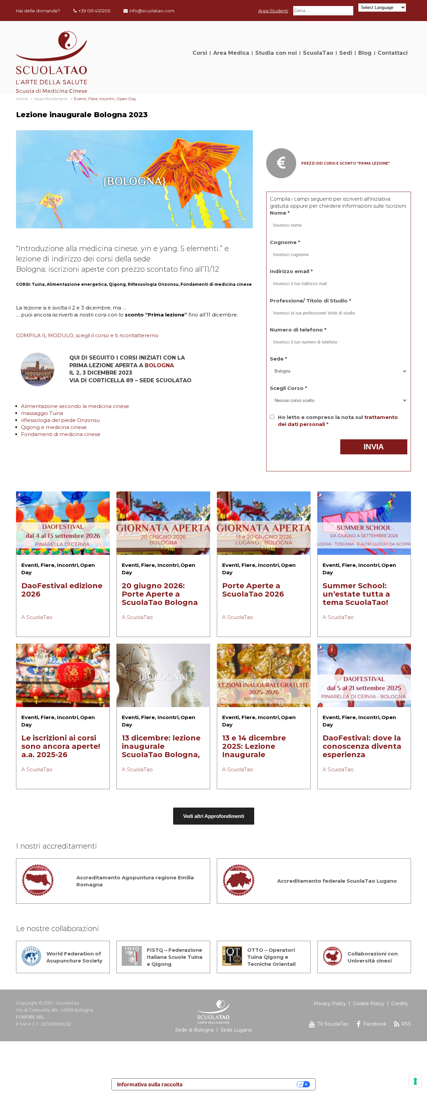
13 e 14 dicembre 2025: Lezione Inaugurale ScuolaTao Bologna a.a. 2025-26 (260, 754)
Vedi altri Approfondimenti (213, 816)
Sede (278, 359)
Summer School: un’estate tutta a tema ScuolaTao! (356, 594)
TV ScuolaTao (332, 1024)
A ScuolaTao (36, 617)
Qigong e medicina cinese (54, 427)
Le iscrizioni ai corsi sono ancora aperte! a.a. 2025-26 (60, 746)
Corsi (199, 53)
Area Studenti (273, 10)
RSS (406, 1024)
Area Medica (231, 53)
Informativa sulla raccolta (149, 1084)
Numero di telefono (298, 329)
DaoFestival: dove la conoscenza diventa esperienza (362, 746)
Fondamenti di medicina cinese (60, 434)
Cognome (285, 242)
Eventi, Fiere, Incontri (49, 565)
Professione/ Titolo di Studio (310, 300)
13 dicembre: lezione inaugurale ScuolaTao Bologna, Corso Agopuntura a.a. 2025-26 (161, 754)
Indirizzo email (291, 271)
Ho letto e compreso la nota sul (338, 420)
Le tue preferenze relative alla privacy (242, 1084)
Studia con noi (276, 53)
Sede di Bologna (194, 1030)
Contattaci (393, 53)
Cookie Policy (368, 1003)
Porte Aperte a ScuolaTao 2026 (253, 590)
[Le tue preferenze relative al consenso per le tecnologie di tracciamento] (415, 1081)
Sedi (345, 53)
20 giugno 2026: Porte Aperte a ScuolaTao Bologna (160, 594)
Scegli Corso (288, 388)
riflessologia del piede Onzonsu (60, 420)
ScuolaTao (318, 53)
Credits (399, 1003)
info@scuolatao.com (151, 10)
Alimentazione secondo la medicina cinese (75, 406)
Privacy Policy (330, 1003)
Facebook (374, 1024)
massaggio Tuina (42, 413)
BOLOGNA (159, 365)
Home (22, 98)
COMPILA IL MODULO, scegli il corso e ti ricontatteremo (87, 335)
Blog (365, 53)
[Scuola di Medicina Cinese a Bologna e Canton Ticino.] (51, 91)
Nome (280, 213)
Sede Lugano (236, 1030)
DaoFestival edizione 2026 (61, 590)
